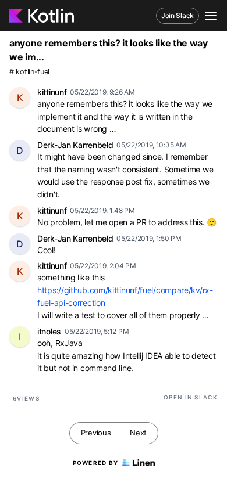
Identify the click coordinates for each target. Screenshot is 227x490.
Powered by (96, 462)
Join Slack (177, 15)
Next (138, 432)
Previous (96, 432)
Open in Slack (191, 397)
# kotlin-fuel (29, 71)
